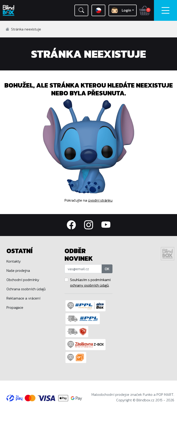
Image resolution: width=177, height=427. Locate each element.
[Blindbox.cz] (15, 10)
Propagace (14, 307)
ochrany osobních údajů (89, 285)
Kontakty (13, 261)
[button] (81, 10)
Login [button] (126, 10)
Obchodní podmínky (22, 279)
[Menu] (165, 10)
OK (107, 269)
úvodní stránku (100, 200)
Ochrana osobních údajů (26, 289)
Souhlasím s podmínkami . (90, 282)
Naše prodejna (18, 270)
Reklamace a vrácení (23, 298)
